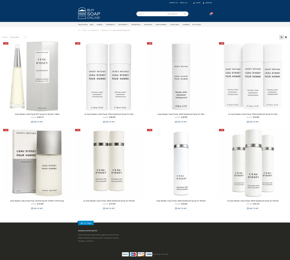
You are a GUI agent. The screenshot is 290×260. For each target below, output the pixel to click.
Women (99, 25)
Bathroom (148, 25)
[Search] (184, 14)
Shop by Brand (161, 25)
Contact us (173, 3)
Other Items (174, 25)
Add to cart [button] (38, 122)
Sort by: (5, 37)
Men (91, 25)
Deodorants (122, 25)
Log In (198, 3)
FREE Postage (83, 25)
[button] (281, 37)
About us (183, 3)
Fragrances (110, 25)
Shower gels (135, 25)
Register (209, 3)
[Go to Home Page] (79, 30)
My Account (196, 25)
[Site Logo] (89, 13)
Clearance (186, 25)
